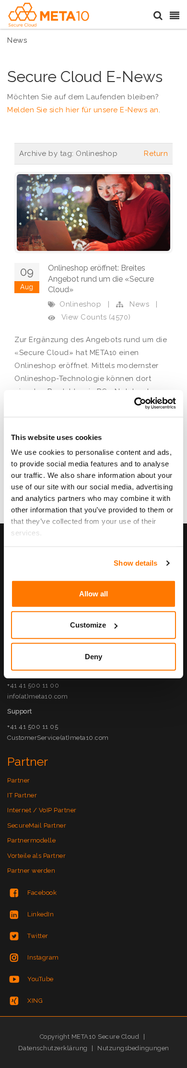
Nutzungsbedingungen (133, 1048)
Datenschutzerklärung (53, 1048)
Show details (135, 563)
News (139, 304)
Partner (18, 780)
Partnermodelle (31, 840)
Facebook (42, 892)
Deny (93, 656)
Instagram (43, 957)
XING (35, 1000)
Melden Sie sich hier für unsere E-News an (83, 110)
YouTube (40, 979)
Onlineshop (80, 304)
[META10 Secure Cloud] (48, 15)
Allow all (93, 593)
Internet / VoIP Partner (42, 810)
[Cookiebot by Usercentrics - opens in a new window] (134, 403)
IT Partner (22, 795)
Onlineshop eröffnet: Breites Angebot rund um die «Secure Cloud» (101, 278)
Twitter (37, 935)
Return (156, 153)
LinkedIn (40, 914)
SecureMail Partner (36, 825)
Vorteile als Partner (36, 855)
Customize (88, 625)
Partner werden (31, 870)
